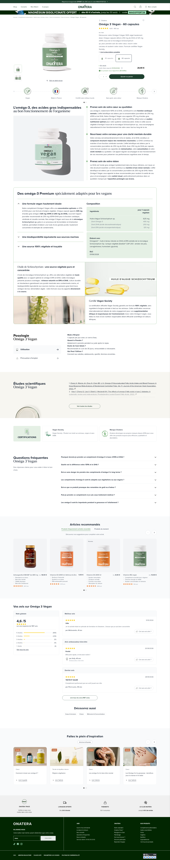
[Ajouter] (106, 76)
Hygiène (142, 835)
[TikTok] (14, 844)
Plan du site (37, 855)
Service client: (86, 839)
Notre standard (118, 828)
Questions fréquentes (83, 835)
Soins (142, 832)
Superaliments (144, 839)
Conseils (24, 7)
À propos (45, 7)
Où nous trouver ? (119, 837)
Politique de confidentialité (71, 855)
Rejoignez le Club (119, 832)
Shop (15, 7)
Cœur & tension (65, 17)
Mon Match (34, 7)
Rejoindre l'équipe (119, 842)
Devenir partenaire (120, 839)
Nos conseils (80, 832)
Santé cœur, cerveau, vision (41, 17)
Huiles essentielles (146, 830)
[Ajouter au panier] (43, 568)
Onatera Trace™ (118, 830)
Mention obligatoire (24, 855)
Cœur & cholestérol (54, 17)
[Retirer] (100, 76)
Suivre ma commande (83, 828)
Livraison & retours (82, 830)
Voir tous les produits (146, 842)
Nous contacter (81, 837)
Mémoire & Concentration (96, 714)
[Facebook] (18, 844)
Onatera (104, 20)
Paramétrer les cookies (51, 855)
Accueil (15, 17)
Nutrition (143, 837)
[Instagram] (21, 844)
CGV (14, 855)
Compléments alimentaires (25, 17)
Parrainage (117, 835)
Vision (81, 714)
